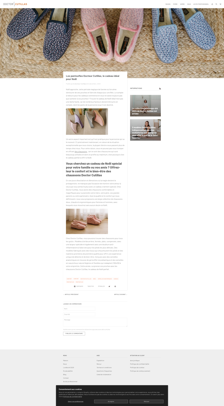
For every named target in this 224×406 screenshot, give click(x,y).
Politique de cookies (137, 367)
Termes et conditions (104, 367)
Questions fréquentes (104, 371)
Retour (99, 364)
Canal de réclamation (104, 374)
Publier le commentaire (74, 333)
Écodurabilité (68, 371)
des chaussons (81, 151)
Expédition (100, 360)
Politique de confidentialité (72, 396)
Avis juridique (135, 360)
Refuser (146, 401)
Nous (65, 364)
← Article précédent (71, 294)
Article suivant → (120, 294)
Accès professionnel (70, 381)
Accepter (111, 401)
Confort (76, 278)
